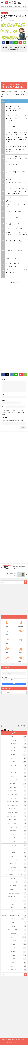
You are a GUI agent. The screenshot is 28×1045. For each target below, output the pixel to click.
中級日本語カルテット (17, 896)
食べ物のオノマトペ (17, 827)
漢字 (18, 937)
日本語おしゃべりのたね (16, 929)
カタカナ (18, 904)
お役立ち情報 (18, 830)
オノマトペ (18, 783)
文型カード (18, 969)
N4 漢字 (18, 955)
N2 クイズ (18, 751)
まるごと (18, 878)
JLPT (18, 736)
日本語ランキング (14, 730)
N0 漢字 (19, 940)
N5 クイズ (18, 772)
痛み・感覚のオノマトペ (16, 816)
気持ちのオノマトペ (17, 801)
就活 (19, 834)
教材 (19, 838)
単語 (17, 918)
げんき (18, 849)
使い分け (18, 962)
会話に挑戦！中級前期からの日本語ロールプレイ (14, 915)
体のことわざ (18, 856)
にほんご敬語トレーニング (16, 871)
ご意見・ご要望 (11, 1039)
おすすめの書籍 (17, 780)
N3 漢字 (18, 951)
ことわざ (18, 852)
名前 (4, 394)
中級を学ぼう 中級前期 (17, 893)
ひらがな (18, 907)
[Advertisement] (14, 67)
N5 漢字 (18, 959)
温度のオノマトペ (17, 809)
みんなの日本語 (4, 13)
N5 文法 (18, 776)
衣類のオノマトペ (17, 819)
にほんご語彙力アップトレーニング (15, 874)
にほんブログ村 (21, 726)
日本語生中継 (18, 933)
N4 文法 (18, 769)
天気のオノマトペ (17, 794)
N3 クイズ (18, 758)
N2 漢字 (18, 948)
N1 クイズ (18, 743)
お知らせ (18, 841)
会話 (19, 911)
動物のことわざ (18, 860)
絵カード (18, 966)
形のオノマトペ (18, 798)
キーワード (5, 671)
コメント (5, 379)
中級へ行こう (18, 889)
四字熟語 (18, 926)
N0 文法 (19, 740)
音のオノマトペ (18, 823)
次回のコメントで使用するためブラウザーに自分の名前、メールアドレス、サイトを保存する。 (13, 412)
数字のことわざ (18, 863)
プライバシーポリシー (21, 1039)
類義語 (19, 922)
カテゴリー (5, 677)
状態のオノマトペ (17, 812)
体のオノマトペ (18, 787)
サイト (3, 407)
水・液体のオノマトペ (17, 805)
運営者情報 (4, 1039)
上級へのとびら (17, 885)
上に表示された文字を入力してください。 (13, 420)
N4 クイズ (18, 765)
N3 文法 (18, 761)
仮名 (18, 900)
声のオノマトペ (18, 791)
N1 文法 (18, 747)
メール (4, 400)
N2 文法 (18, 754)
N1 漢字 (18, 944)
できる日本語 (18, 867)
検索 (14, 683)
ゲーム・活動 (18, 845)
